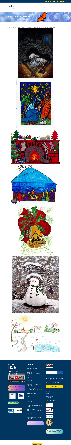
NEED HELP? (48, 1)
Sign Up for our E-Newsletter (16, 389)
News (53, 7)
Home (23, 7)
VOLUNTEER (55, 1)
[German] (51, 364)
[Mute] (22, 381)
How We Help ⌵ (36, 7)
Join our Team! (54, 386)
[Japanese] (47, 365)
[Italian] (46, 365)
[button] (35, 7)
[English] (49, 364)
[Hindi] (52, 364)
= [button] (66, 440)
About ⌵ (29, 7)
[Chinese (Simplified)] (47, 364)
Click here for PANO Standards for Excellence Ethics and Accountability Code (54, 431)
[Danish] (48, 364)
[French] (50, 364)
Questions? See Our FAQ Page (16, 386)
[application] (16, 377)
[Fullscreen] (24, 381)
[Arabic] (46, 364)
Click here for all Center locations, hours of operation (35, 423)
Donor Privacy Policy (13, 402)
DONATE (62, 1)
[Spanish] (49, 365)
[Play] (9, 381)
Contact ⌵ (59, 7)
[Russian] (48, 365)
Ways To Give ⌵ (46, 7)
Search (60, 372)
